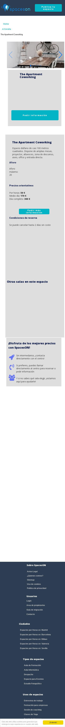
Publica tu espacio (48, 7)
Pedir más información (34, 211)
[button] (60, 54)
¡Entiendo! (53, 722)
